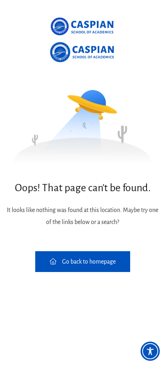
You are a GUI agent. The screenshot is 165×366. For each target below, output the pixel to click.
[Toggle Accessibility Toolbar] (150, 351)
